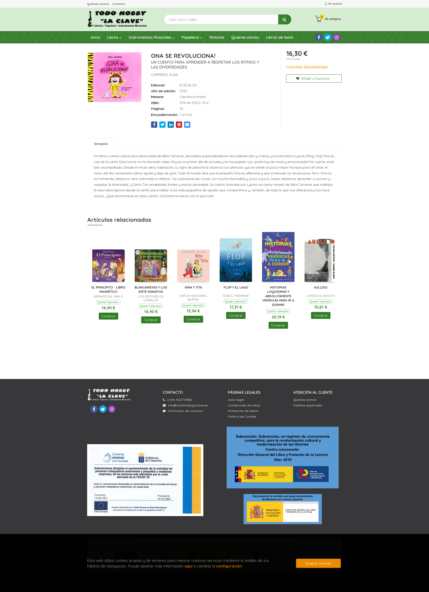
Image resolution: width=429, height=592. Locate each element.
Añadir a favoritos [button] (315, 78)
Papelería (191, 37)
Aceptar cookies (318, 563)
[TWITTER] (327, 37)
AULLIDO (320, 287)
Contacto (118, 4)
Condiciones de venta (244, 405)
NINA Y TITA (193, 287)
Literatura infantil (193, 97)
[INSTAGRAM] (336, 37)
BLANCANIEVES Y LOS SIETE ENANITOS (151, 289)
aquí (189, 566)
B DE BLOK (188, 85)
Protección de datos (243, 411)
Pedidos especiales (307, 405)
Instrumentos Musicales (150, 37)
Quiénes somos (98, 4)
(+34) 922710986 (179, 400)
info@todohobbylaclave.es (188, 405)
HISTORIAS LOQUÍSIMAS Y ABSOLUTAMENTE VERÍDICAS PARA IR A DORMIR (278, 296)
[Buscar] (284, 20)
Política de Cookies (242, 416)
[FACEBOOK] (318, 37)
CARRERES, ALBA (164, 75)
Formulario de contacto (185, 411)
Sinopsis (101, 144)
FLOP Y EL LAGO (236, 287)
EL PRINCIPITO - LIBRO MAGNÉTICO (108, 289)
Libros (113, 37)
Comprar (108, 316)
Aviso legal (236, 400)
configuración (229, 566)
